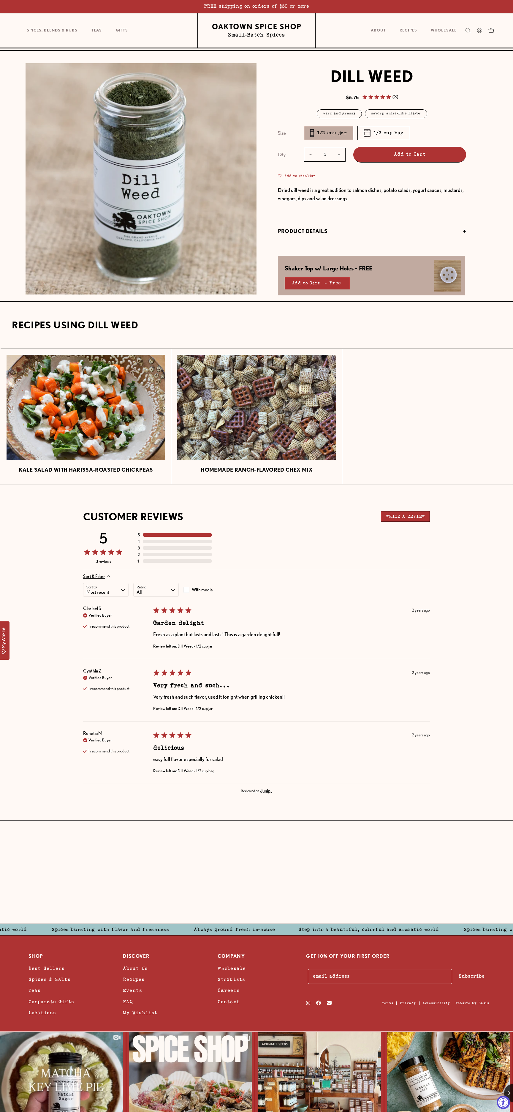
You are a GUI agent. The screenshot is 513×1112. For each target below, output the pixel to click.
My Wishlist (140, 1012)
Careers (229, 990)
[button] (122, 30)
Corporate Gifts (51, 1001)
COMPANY (231, 956)
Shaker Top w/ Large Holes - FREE (328, 268)
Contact (229, 1001)
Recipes (134, 979)
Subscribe (471, 976)
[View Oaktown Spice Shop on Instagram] (308, 1003)
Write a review (405, 516)
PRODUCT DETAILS (302, 231)
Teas (34, 990)
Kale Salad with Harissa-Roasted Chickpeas (86, 470)
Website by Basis (472, 1003)
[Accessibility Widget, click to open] (503, 1102)
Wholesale (232, 968)
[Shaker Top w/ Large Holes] (447, 276)
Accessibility (436, 1003)
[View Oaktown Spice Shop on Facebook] (318, 1003)
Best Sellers (46, 968)
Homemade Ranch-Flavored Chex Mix (257, 470)
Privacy (408, 1003)
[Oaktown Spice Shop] (256, 30)
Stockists (231, 979)
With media (202, 590)
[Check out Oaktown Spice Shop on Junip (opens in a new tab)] (265, 791)
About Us (135, 968)
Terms (387, 1003)
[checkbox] (206, 589)
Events (132, 990)
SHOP (35, 956)
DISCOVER (136, 956)
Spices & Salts (49, 979)
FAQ (128, 1001)
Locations (42, 1012)
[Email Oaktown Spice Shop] (329, 1003)
